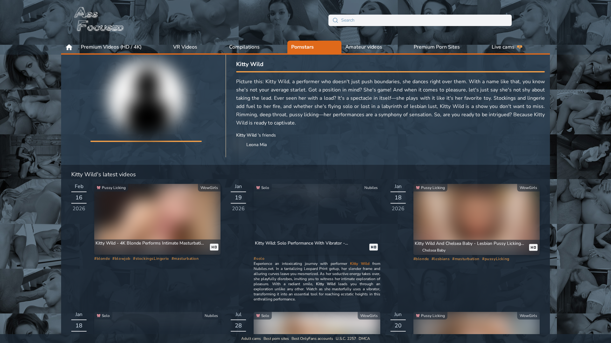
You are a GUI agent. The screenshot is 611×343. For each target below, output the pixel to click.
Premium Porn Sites (437, 47)
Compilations (244, 47)
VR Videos (185, 47)
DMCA (364, 338)
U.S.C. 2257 (346, 338)
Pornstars (302, 47)
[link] (157, 219)
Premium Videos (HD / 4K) (111, 47)
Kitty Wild (359, 263)
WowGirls (209, 187)
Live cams (503, 47)
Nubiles (371, 187)
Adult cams (251, 338)
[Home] (99, 20)
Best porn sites (276, 338)
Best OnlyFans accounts (312, 338)
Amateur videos (363, 47)
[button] (151, 243)
